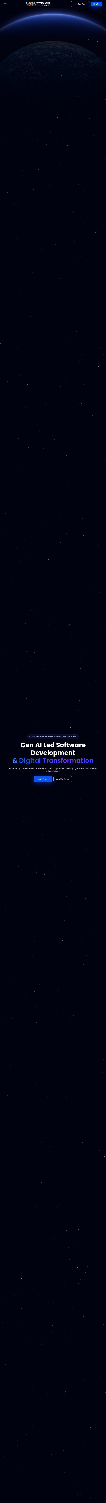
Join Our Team (80, 4)
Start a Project (42, 779)
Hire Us (96, 4)
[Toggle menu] (5, 4)
